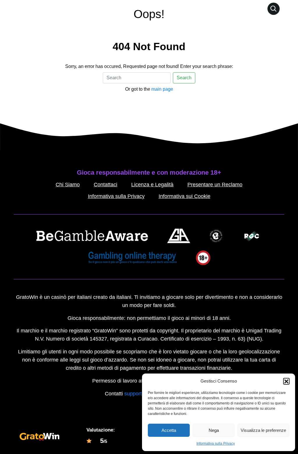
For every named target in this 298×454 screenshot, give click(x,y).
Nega (214, 430)
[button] (286, 381)
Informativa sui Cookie (184, 196)
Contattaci (105, 184)
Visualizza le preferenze (263, 430)
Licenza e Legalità (152, 184)
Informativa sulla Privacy (215, 443)
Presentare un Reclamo (214, 184)
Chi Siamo (68, 184)
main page (162, 89)
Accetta (169, 430)
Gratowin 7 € (161, 8)
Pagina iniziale (122, 8)
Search (184, 77)
